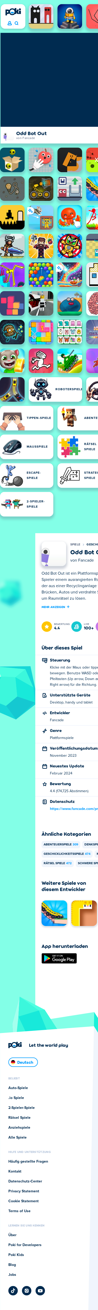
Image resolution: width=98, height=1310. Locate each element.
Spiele (75, 544)
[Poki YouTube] (40, 1290)
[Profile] (10, 23)
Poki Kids (16, 1255)
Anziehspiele (19, 1127)
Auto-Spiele (18, 1088)
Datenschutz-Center (25, 1181)
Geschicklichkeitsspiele (67, 854)
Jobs (12, 1275)
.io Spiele (16, 1098)
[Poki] (13, 11)
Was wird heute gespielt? (16, 23)
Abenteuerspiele (61, 844)
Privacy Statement (23, 1191)
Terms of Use (19, 1211)
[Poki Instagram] (26, 1290)
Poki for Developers (25, 1245)
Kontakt (14, 1171)
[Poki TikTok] (13, 1290)
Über (12, 1235)
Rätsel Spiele (58, 863)
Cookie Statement (23, 1201)
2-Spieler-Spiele (21, 1108)
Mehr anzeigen (53, 607)
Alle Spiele (17, 1137)
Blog (12, 1265)
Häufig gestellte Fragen (28, 1161)
